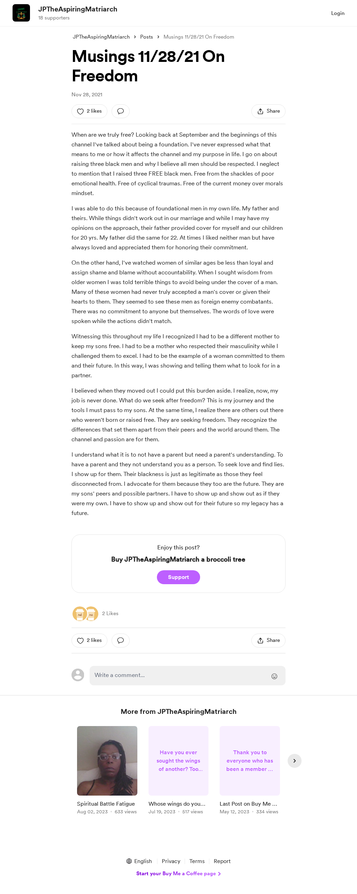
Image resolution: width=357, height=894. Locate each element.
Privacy (171, 861)
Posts (146, 37)
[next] (295, 761)
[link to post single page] (107, 771)
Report (222, 861)
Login (337, 13)
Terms (197, 861)
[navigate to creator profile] (21, 13)
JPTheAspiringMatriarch (77, 9)
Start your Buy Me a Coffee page (176, 873)
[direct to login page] (188, 675)
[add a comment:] (121, 111)
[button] (139, 861)
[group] (107, 771)
